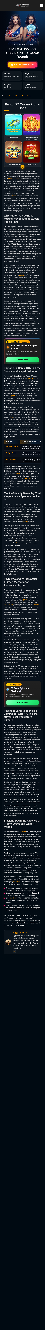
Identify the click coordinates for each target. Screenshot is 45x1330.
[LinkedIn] (14, 951)
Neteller (10, 605)
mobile (25, 522)
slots (11, 417)
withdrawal (27, 478)
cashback (13, 898)
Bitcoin (36, 605)
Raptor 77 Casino (14, 179)
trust (14, 196)
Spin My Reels (22, 702)
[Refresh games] (22, 167)
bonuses (23, 832)
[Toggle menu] (41, 5)
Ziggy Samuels (20, 932)
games (21, 275)
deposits (13, 396)
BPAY (25, 600)
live (14, 538)
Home (4, 96)
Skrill (5, 605)
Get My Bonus (22, 360)
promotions (17, 882)
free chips (31, 378)
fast (17, 543)
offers (18, 473)
